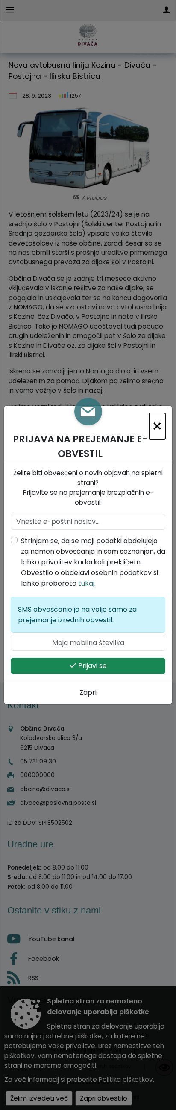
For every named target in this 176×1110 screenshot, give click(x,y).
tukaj (86, 583)
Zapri (88, 692)
